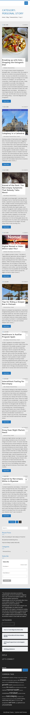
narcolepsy (11, 696)
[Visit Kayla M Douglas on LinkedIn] (5, 663)
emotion (6, 682)
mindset (13, 692)
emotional (11, 682)
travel (23, 702)
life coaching (16, 687)
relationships (5, 700)
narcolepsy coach (20, 696)
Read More (6, 101)
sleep (16, 702)
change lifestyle (20, 677)
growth (5, 684)
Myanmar (4, 696)
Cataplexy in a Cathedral (13, 133)
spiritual (20, 702)
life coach (9, 687)
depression (15, 680)
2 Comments (25, 378)
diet (19, 680)
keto (20, 685)
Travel (18, 136)
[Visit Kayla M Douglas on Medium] (8, 663)
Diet (4, 386)
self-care (11, 700)
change (15, 677)
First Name (6, 566)
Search (4, 668)
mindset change (21, 693)
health (10, 685)
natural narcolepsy (13, 698)
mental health (12, 690)
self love (12, 702)
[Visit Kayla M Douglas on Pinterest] (11, 663)
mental (4, 690)
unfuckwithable (7, 705)
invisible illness (15, 685)
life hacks (21, 687)
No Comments (25, 106)
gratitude (22, 682)
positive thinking (21, 698)
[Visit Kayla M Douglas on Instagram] (3, 663)
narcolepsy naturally (6, 698)
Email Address (6, 573)
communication (9, 680)
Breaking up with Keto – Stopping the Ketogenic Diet (13, 63)
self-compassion (17, 700)
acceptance (5, 677)
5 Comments (25, 232)
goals (19, 682)
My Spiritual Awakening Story (10, 540)
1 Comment (25, 476)
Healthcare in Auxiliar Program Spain (12, 336)
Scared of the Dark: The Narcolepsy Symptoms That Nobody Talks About (13, 189)
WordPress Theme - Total (10, 712)
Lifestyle (8, 386)
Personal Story (11, 68)
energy (16, 682)
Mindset (5, 68)
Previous (12, 522)
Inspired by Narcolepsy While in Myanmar (12, 480)
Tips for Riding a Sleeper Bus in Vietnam (13, 303)
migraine (21, 690)
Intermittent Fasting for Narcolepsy (13, 383)
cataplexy (11, 677)
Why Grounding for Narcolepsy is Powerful (13, 537)
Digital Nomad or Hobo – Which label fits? (13, 247)
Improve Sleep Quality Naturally (10, 542)
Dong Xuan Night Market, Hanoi (13, 431)
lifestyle (24, 687)
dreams (3, 682)
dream (23, 680)
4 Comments (25, 24)
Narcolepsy (6, 136)
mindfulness (5, 693)
